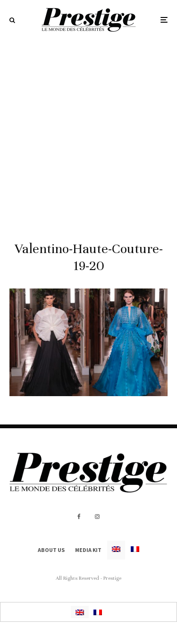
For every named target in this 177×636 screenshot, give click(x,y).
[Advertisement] (88, 132)
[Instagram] (97, 516)
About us (51, 549)
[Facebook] (79, 516)
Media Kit (88, 549)
